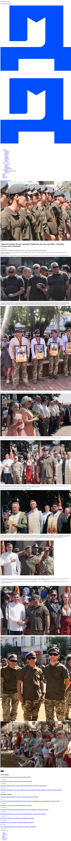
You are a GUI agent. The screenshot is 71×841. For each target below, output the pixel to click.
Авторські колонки (8, 168)
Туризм (6, 155)
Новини (4, 149)
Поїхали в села (7, 171)
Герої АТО (7, 166)
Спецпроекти (5, 169)
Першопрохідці (8, 167)
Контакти (4, 177)
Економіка (7, 153)
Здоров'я (6, 160)
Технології (7, 156)
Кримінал (7, 157)
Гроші (6, 159)
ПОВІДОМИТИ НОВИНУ (5, 3)
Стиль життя (7, 158)
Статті (4, 162)
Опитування (5, 176)
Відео (4, 175)
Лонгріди (6, 172)
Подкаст (4, 174)
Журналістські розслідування (10, 170)
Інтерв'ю (6, 164)
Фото (4, 173)
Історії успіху (7, 163)
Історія (6, 165)
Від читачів (7, 161)
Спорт (6, 154)
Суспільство (7, 151)
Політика (6, 150)
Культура (6, 152)
